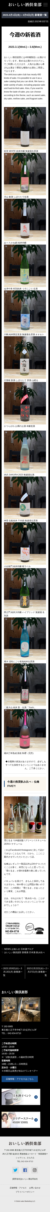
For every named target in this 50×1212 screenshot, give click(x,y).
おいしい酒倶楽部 (12, 952)
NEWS (7, 949)
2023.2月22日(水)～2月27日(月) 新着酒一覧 (37, 971)
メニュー (45, 4)
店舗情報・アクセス (18, 1188)
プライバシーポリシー (25, 1192)
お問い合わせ (34, 1188)
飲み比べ (40, 952)
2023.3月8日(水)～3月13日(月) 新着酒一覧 (12, 971)
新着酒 (25, 952)
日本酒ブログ (27, 949)
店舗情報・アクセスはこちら (20, 1079)
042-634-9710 (14, 1033)
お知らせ (15, 949)
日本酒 (32, 952)
